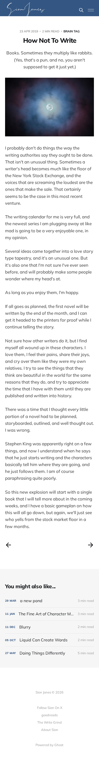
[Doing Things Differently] (49, 653)
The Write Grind (49, 722)
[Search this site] (81, 10)
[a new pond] (49, 600)
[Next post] (90, 545)
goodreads (49, 715)
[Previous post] (8, 545)
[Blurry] (49, 627)
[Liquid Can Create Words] (49, 640)
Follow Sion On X (49, 708)
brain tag (71, 31)
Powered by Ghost (49, 745)
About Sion (49, 730)
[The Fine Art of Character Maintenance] (49, 613)
